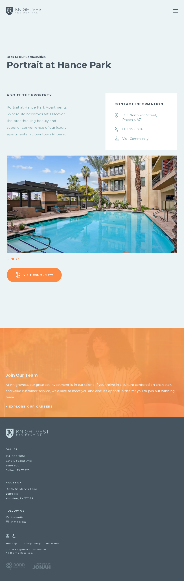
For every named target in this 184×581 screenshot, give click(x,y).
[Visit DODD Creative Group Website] (15, 565)
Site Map (11, 543)
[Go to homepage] (27, 433)
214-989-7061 (15, 456)
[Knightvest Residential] (25, 11)
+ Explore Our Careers (29, 406)
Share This (52, 543)
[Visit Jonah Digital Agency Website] (41, 565)
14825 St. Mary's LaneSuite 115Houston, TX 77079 (21, 493)
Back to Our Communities (26, 57)
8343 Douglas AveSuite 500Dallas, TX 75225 (19, 465)
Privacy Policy (31, 543)
